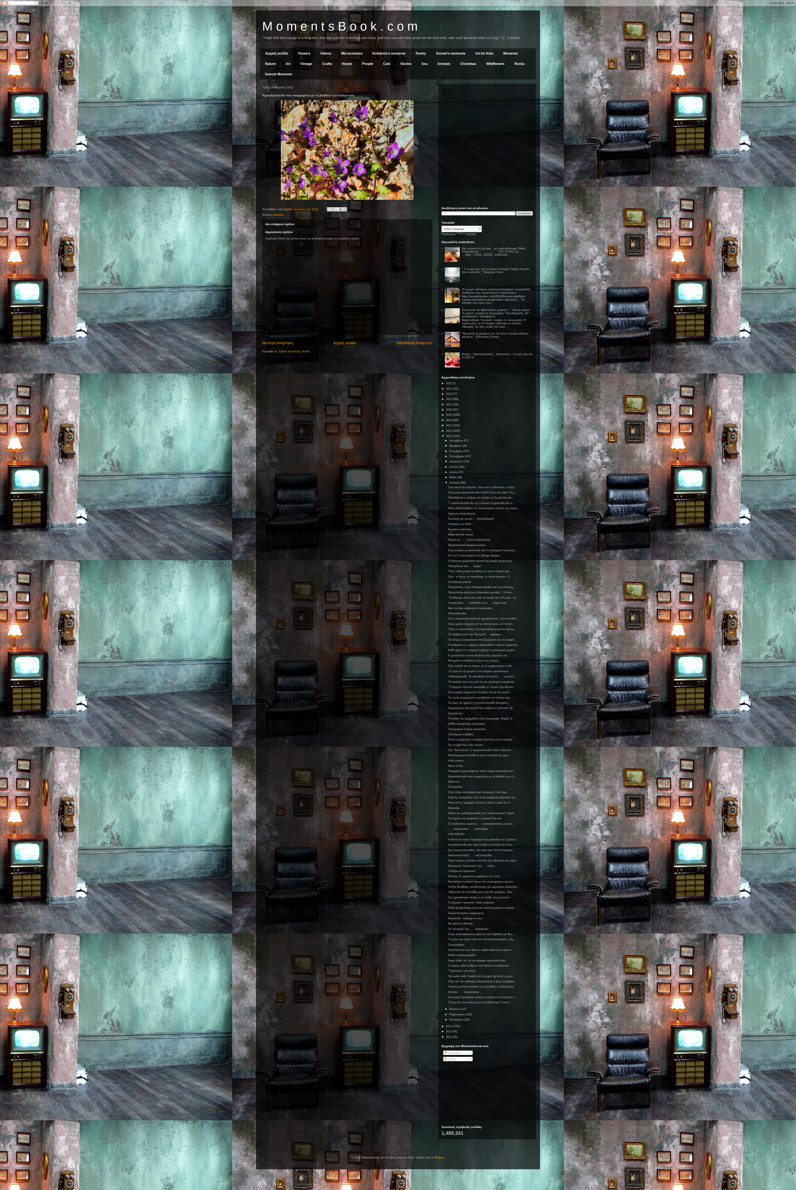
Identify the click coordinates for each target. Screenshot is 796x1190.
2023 (449, 393)
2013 (449, 1031)
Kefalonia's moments (389, 53)
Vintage (306, 64)
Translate (470, 234)
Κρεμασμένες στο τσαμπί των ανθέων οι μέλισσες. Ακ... (481, 708)
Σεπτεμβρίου (457, 456)
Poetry (421, 53)
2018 (449, 420)
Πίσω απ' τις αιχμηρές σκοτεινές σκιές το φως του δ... (480, 802)
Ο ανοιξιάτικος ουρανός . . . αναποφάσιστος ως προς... (481, 823)
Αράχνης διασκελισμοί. (462, 513)
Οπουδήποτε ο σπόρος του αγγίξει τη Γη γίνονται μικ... (481, 497)
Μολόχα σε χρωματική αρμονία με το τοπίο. (474, 876)
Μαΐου (453, 477)
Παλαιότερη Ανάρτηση (414, 343)
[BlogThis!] (333, 209)
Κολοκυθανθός (457, 613)
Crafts (327, 64)
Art (288, 64)
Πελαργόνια (455, 786)
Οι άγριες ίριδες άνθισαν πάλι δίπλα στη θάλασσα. (479, 965)
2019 (449, 414)
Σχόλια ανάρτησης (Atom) (294, 351)
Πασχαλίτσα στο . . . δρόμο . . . (467, 566)
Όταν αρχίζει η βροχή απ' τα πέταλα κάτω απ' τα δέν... (481, 623)
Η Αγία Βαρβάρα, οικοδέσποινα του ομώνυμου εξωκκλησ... (483, 886)
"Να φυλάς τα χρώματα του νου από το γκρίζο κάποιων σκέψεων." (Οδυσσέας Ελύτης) (495, 335)
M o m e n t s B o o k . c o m (340, 26)
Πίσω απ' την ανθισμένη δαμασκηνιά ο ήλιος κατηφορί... (482, 981)
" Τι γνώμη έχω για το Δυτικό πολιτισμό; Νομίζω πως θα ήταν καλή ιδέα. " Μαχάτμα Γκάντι (495, 270)
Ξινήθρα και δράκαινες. (462, 871)
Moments (510, 53)
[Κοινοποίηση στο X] (337, 209)
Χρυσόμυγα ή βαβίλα (460, 734)
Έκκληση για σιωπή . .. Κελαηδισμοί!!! (471, 518)
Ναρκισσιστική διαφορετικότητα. (467, 545)
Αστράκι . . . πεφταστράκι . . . (466, 992)
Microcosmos (352, 53)
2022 (449, 399)
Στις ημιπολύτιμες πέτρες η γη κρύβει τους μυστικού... (480, 897)
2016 (449, 430)
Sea (424, 64)
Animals (443, 64)
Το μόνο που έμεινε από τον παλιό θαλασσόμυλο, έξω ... (482, 939)
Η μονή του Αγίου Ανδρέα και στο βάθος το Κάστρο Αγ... (482, 986)
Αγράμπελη (455, 713)
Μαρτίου (454, 1009)
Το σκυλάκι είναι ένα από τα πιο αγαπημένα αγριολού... (482, 681)
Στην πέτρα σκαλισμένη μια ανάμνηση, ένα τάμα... (478, 792)
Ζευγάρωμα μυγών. (460, 581)
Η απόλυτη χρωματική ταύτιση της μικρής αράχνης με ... (482, 560)
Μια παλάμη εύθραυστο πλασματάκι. (470, 608)
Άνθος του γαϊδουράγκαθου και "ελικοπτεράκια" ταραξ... (482, 813)
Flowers (304, 53)
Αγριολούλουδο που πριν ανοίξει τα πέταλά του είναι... (481, 844)
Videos (325, 53)
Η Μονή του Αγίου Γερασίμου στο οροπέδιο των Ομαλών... (483, 839)
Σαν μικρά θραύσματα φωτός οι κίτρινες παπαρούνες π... (482, 997)
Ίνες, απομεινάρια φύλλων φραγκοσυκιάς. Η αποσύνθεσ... (483, 618)
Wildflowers (495, 64)
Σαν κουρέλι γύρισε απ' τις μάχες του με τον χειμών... (480, 692)
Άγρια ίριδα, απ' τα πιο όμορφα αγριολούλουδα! (477, 960)
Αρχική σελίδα (276, 53)
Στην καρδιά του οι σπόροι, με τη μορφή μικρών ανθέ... (481, 665)
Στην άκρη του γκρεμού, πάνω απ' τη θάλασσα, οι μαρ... (482, 487)
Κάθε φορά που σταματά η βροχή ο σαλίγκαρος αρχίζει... (482, 650)
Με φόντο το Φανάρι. (460, 923)
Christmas (468, 64)
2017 (449, 425)
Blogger (439, 1157)
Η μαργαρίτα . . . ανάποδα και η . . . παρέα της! (477, 602)
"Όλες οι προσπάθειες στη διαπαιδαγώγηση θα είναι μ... (482, 629)
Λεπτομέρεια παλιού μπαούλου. (467, 729)
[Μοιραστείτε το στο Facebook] (341, 209)
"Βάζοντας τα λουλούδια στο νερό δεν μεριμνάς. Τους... (481, 892)
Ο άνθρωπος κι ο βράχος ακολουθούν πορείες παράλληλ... (484, 644)
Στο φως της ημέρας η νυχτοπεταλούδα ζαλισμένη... (479, 702)
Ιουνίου (454, 472)
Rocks (519, 64)
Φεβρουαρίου (457, 1014)
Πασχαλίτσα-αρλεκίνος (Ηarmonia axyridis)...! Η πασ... (481, 592)
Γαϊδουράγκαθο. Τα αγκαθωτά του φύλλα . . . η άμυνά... (482, 676)
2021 (449, 404)
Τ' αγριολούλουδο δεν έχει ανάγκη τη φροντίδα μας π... (481, 503)
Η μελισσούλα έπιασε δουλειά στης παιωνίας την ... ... (481, 655)
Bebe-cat (453, 781)
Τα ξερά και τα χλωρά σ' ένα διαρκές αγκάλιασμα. (478, 671)
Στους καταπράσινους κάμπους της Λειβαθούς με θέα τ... (482, 934)
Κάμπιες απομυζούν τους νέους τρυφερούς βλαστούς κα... (483, 797)
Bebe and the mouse (460, 534)
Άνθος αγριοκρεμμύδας (462, 955)
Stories (405, 64)
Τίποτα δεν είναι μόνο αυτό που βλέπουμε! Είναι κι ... (480, 1002)
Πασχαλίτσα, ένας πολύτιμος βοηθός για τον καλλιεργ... (482, 587)
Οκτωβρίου (456, 451)
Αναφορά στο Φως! (459, 524)
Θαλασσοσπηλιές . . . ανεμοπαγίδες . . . (472, 855)
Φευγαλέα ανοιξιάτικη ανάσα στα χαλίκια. (473, 660)
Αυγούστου (456, 461)
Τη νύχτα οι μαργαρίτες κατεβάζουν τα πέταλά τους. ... (481, 697)
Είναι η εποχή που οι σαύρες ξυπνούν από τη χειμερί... (481, 739)
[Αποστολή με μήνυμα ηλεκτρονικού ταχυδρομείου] (329, 209)
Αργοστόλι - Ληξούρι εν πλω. (465, 918)
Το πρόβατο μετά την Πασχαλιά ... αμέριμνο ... (476, 634)
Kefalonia (453, 808)
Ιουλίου (454, 466)
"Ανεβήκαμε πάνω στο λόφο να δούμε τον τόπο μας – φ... (483, 597)
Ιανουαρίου (456, 1019)
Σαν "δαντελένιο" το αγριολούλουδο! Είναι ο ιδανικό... (480, 750)
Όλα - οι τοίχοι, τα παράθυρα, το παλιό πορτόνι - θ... (480, 576)
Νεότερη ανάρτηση (277, 343)
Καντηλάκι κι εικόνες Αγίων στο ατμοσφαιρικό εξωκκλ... (482, 881)
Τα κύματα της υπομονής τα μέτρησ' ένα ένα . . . (477, 818)
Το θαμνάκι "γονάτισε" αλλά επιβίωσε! (471, 902)
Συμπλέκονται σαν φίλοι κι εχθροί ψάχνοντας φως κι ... (481, 949)
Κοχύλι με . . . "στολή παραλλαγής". (470, 539)
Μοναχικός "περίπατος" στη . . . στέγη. (471, 865)
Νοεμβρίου (455, 445)
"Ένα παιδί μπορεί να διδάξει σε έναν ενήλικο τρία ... (480, 571)
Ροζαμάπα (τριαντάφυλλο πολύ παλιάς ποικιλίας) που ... (482, 771)
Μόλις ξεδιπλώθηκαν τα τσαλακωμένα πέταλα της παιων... (484, 508)
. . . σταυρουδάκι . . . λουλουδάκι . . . (470, 828)
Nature (270, 64)
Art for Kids (484, 53)
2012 (449, 1036)
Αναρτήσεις (454, 1052)
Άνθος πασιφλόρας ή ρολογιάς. (467, 723)
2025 (449, 383)
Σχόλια (451, 1059)
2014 (449, 1026)
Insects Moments (278, 74)
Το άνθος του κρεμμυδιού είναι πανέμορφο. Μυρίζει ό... (481, 718)
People (367, 64)
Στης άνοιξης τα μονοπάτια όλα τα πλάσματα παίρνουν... (482, 550)
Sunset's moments (450, 53)
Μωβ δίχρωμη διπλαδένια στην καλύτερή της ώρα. (478, 755)
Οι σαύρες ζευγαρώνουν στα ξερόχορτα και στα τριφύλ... (482, 639)
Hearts (347, 64)
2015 (449, 436)
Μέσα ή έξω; (456, 765)
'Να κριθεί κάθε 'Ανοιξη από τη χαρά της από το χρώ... (481, 976)
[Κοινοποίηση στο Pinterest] (345, 209)
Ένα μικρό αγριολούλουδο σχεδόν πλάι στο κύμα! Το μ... (482, 492)
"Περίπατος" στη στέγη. (462, 970)
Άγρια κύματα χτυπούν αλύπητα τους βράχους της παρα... (483, 860)
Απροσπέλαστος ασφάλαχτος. (466, 913)
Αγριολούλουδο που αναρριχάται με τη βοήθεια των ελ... (482, 776)
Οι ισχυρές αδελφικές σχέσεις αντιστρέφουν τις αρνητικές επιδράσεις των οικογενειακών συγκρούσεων (496, 291)
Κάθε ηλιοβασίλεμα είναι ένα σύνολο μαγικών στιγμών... (482, 907)
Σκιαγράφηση (456, 944)
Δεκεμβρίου (456, 440)
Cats (386, 64)
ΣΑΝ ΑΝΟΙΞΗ (456, 834)
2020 (449, 409)
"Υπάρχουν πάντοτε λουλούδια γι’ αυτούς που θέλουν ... (482, 687)
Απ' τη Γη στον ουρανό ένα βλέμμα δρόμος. (474, 555)
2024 (449, 388)
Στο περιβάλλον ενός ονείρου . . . (468, 744)
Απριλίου (455, 482)
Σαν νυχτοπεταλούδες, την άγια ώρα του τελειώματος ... (482, 850)
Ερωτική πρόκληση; (460, 529)
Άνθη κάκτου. (456, 760)
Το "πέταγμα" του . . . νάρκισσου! (468, 928)
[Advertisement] (487, 116)
